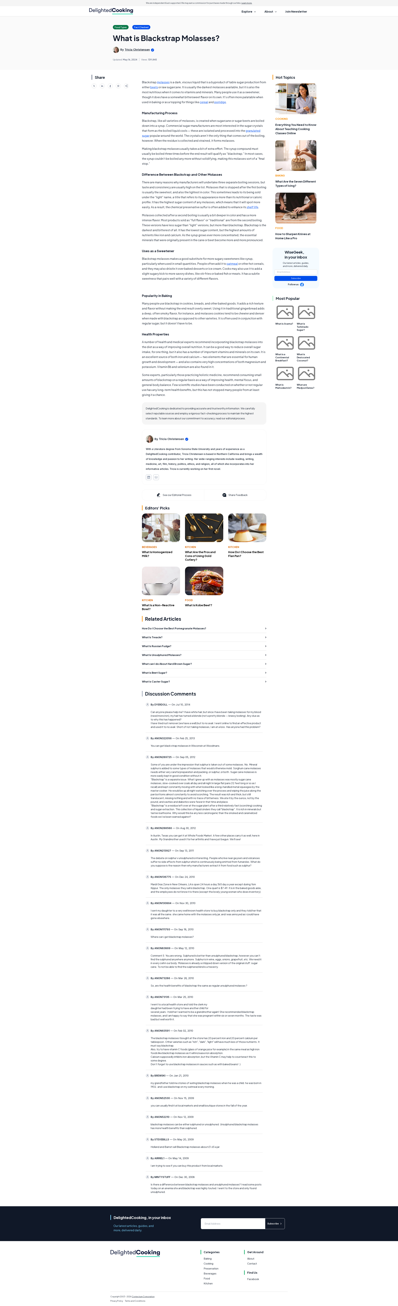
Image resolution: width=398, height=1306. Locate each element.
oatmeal (232, 263)
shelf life (252, 207)
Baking (280, 175)
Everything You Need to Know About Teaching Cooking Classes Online (295, 129)
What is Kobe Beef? (198, 605)
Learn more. (246, 3)
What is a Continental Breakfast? (282, 357)
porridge (220, 102)
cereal (204, 102)
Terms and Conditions (135, 1301)
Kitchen (190, 547)
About (250, 1258)
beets (154, 87)
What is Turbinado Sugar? (302, 326)
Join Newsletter (296, 11)
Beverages (149, 547)
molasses (163, 82)
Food (189, 600)
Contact (252, 1263)
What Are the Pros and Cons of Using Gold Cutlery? (200, 555)
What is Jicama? (284, 323)
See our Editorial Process (177, 495)
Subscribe (296, 278)
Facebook (253, 1279)
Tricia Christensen (137, 49)
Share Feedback (238, 495)
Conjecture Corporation (143, 1296)
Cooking (281, 118)
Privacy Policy (116, 1301)
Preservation (211, 1268)
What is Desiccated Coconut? (303, 357)
